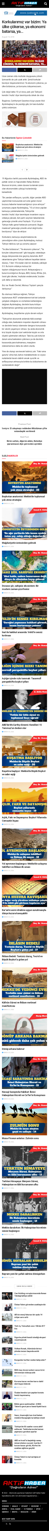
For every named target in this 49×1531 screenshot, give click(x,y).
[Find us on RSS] (10, 1523)
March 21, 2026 (8, 1009)
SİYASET (24, 1506)
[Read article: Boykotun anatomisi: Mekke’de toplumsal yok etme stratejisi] (8, 147)
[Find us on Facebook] (3, 1523)
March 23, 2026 (8, 870)
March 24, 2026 (8, 824)
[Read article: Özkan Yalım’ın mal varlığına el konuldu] (7, 1459)
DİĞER (34, 1512)
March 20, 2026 (8, 1052)
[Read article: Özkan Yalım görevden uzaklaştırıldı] (7, 1307)
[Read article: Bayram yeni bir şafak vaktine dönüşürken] (24, 1255)
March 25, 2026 (8, 731)
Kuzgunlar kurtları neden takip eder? (30, 1360)
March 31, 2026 (22, 150)
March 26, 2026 (8, 685)
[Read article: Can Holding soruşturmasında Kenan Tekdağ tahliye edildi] (7, 1296)
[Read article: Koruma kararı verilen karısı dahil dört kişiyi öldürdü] (7, 1384)
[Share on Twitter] (24, 70)
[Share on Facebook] (9, 70)
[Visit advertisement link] (24, 14)
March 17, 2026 (8, 1188)
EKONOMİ (35, 1506)
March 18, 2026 (8, 1142)
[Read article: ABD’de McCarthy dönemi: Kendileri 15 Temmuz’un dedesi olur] (24, 706)
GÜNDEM (5, 1506)
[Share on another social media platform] (40, 70)
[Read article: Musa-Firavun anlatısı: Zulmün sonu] (24, 1119)
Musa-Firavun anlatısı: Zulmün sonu (20, 1138)
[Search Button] (45, 4)
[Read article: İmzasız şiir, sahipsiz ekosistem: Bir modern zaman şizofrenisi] (24, 567)
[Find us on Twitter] (6, 1523)
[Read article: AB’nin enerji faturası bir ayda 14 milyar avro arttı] (7, 1317)
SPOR (38, 1509)
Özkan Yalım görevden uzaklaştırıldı (30, 1305)
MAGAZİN (24, 1512)
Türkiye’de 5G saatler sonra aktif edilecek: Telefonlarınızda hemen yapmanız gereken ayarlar (28, 1429)
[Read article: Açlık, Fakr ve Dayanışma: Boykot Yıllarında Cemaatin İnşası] (24, 798)
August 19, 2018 (8, 37)
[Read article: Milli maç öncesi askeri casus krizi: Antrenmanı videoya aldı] (7, 1372)
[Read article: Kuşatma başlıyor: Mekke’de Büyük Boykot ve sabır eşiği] (24, 752)
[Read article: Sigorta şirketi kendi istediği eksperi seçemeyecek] (7, 1340)
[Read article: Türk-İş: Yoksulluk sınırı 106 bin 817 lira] (7, 1328)
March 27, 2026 (8, 639)
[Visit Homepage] (24, 4)
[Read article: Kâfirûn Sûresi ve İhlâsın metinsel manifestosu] (24, 983)
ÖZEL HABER (15, 1509)
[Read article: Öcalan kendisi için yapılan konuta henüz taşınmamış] (7, 1395)
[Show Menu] (3, 4)
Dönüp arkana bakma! (13, 1049)
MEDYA (14, 1512)
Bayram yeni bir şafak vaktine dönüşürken (23, 1273)
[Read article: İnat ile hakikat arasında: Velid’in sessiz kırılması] (24, 613)
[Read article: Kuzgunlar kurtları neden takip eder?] (7, 1362)
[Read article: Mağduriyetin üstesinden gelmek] (8, 158)
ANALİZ (15, 1506)
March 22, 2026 (8, 963)
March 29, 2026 (8, 593)
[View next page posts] (27, 170)
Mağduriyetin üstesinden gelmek (30, 156)
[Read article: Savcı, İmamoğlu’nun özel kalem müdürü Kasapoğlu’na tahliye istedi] (7, 1418)
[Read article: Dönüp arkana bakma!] (24, 1030)
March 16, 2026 (8, 1234)
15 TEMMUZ (28, 1509)
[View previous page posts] (22, 170)
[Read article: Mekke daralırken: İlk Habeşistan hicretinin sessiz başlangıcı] (24, 1208)
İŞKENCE (5, 1512)
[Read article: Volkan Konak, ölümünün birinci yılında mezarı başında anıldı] (7, 1351)
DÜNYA (4, 1509)
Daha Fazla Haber (24, 1286)
